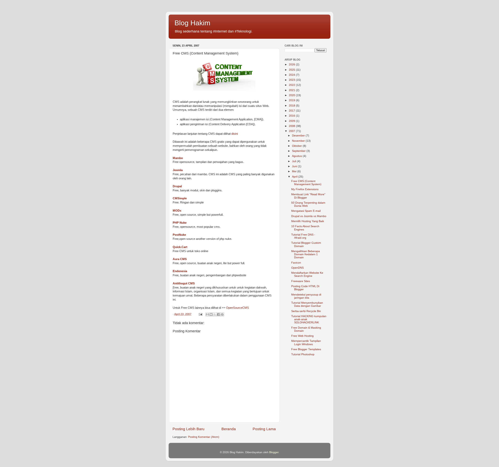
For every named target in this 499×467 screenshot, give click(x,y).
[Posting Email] (200, 314)
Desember (299, 135)
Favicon (296, 262)
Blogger (274, 452)
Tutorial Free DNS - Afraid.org (303, 236)
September (299, 151)
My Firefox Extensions (305, 189)
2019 (292, 100)
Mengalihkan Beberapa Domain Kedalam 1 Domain (305, 254)
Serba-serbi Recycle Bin (306, 311)
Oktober (297, 145)
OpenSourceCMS (237, 307)
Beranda (228, 429)
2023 (292, 79)
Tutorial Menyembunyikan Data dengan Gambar (307, 304)
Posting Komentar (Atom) (203, 436)
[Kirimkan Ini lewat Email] (207, 314)
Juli (294, 161)
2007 (292, 131)
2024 (292, 74)
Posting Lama (264, 429)
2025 (292, 69)
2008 (292, 126)
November (299, 140)
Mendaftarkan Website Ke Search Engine (307, 274)
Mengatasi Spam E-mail (306, 210)
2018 (292, 105)
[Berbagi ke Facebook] (218, 314)
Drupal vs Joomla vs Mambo (308, 216)
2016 (292, 115)
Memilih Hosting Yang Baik (307, 221)
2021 (292, 90)
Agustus (297, 156)
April (295, 176)
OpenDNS (297, 267)
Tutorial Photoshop (302, 354)
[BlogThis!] (211, 314)
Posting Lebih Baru (188, 429)
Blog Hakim (192, 23)
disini (234, 133)
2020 (292, 95)
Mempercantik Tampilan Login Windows (306, 342)
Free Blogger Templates (306, 349)
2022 (292, 85)
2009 (292, 121)
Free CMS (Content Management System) (306, 183)
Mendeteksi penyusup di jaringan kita (306, 296)
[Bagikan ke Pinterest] (222, 314)
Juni (295, 166)
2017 (292, 110)
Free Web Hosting (302, 335)
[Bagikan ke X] (215, 314)
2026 (292, 64)
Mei (294, 171)
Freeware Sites (300, 281)
